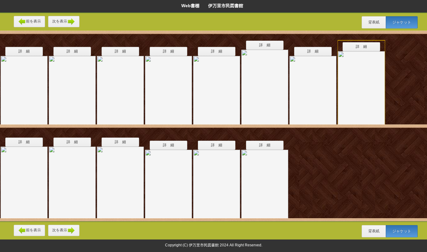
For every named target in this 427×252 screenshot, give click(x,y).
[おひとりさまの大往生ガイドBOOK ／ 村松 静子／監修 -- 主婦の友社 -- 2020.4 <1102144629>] (120, 86)
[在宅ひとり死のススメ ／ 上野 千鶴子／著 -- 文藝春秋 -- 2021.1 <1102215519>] (24, 86)
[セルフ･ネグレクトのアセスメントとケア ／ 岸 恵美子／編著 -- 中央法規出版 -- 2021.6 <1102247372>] (361, 85)
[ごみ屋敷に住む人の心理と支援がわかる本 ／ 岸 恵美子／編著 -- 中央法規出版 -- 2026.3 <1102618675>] (24, 178)
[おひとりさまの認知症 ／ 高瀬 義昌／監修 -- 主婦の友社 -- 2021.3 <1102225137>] (168, 86)
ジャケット (401, 22)
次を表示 (59, 21)
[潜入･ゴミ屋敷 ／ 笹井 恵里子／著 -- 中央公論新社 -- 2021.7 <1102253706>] (216, 180)
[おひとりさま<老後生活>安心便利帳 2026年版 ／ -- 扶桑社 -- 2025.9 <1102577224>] (264, 83)
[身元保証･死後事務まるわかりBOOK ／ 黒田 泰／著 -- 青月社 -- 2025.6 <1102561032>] (120, 178)
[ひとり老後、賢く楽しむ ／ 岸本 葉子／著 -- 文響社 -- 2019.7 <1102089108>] (312, 86)
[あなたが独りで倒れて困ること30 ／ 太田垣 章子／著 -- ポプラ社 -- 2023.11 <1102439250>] (216, 86)
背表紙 (373, 22)
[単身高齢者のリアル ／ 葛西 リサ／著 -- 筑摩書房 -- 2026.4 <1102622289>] (168, 180)
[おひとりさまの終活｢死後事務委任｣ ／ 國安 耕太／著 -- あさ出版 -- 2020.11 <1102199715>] (72, 178)
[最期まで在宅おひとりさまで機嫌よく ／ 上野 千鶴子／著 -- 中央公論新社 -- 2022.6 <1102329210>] (72, 86)
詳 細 (24, 51)
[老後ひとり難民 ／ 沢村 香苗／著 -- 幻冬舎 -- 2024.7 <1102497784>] (264, 180)
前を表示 (33, 21)
